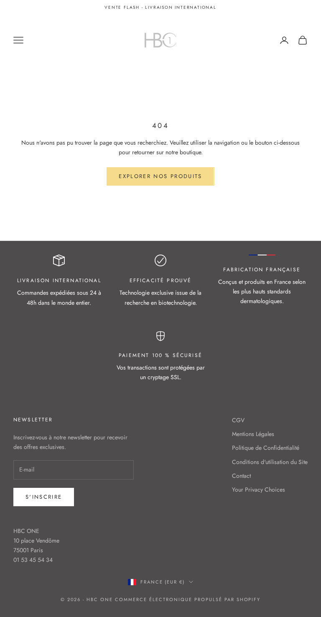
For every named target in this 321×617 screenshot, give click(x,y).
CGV (238, 420)
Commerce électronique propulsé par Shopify (187, 599)
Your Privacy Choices (258, 489)
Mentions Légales (253, 434)
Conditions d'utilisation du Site (270, 462)
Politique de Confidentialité (265, 448)
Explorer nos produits (160, 176)
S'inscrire (43, 497)
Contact (241, 476)
